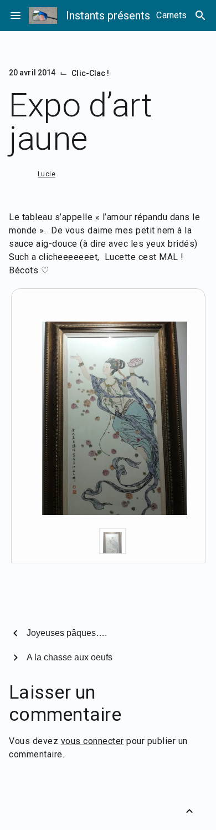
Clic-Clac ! (90, 73)
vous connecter (92, 741)
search (200, 15)
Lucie (46, 174)
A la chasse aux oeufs (69, 657)
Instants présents (108, 15)
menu (15, 15)
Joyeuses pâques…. (67, 633)
